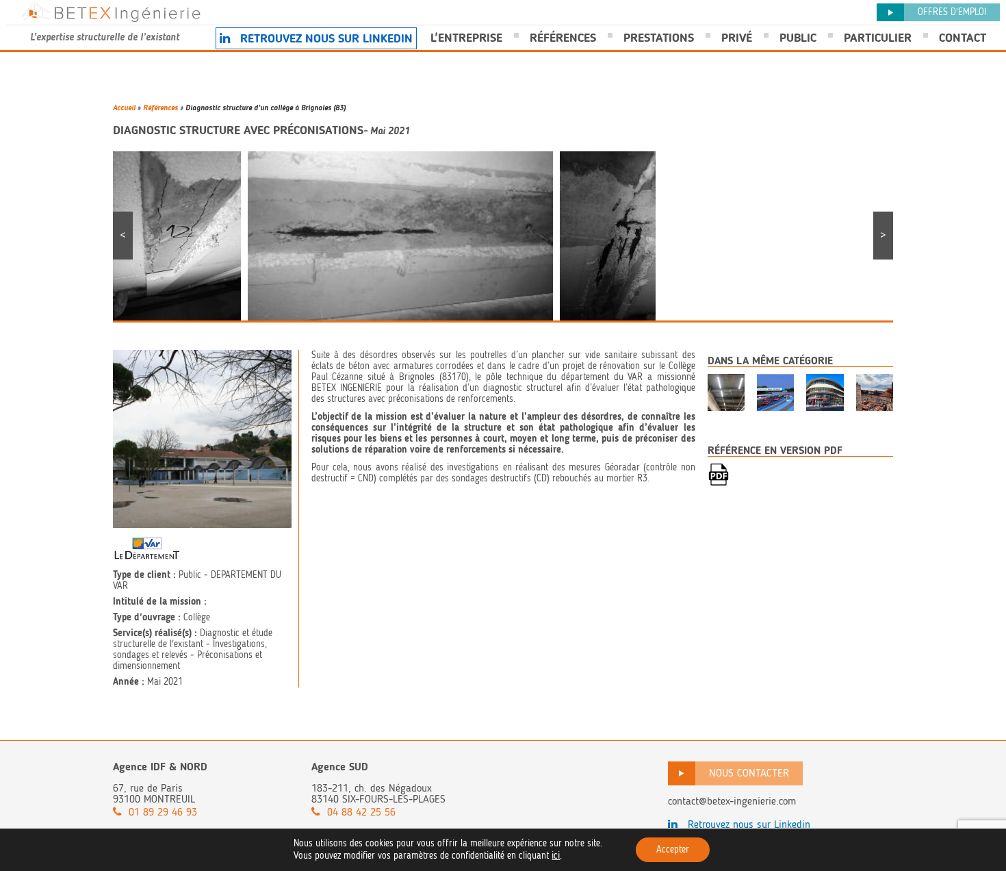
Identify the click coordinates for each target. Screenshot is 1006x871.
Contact (962, 37)
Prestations (658, 37)
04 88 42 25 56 (361, 811)
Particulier (878, 37)
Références (563, 37)
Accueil (124, 107)
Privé (736, 37)
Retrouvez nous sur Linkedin (325, 38)
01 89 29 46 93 (163, 811)
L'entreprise (466, 37)
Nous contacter (749, 772)
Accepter (672, 849)
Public (797, 37)
